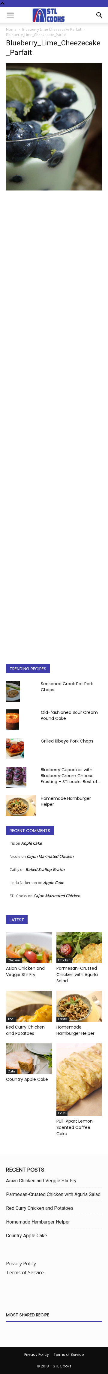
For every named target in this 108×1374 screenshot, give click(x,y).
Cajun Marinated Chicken (50, 856)
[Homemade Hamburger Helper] (21, 805)
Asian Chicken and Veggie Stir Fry (25, 971)
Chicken (14, 960)
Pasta (62, 1019)
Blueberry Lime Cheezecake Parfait (51, 29)
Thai (11, 1019)
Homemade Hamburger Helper (75, 1030)
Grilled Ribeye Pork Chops (67, 741)
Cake (11, 1071)
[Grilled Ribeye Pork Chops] (15, 748)
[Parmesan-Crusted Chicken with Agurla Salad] (79, 947)
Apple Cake (31, 843)
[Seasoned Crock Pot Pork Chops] (13, 691)
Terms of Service (25, 1272)
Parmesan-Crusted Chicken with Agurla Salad (77, 974)
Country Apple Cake (27, 1079)
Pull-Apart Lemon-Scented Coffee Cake (75, 1127)
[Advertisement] (54, 423)
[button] (10, 15)
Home (11, 29)
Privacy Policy (21, 1263)
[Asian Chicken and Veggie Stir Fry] (29, 947)
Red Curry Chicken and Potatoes (25, 1030)
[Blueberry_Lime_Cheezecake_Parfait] (54, 189)
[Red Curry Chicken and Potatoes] (29, 1006)
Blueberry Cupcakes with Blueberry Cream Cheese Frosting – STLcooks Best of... (70, 776)
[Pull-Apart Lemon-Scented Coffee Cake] (79, 1079)
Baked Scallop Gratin (45, 869)
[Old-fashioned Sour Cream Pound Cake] (12, 719)
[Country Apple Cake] (29, 1059)
